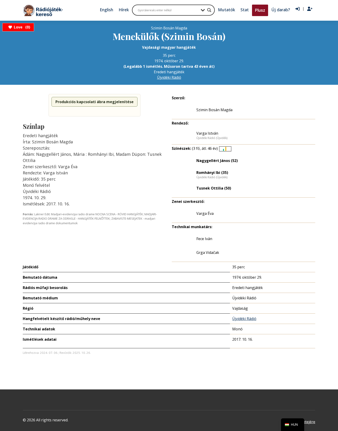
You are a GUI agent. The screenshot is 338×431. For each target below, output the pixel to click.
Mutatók (226, 9)
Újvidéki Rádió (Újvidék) (211, 138)
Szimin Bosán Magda (214, 109)
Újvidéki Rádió (169, 77)
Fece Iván (204, 238)
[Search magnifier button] (209, 10)
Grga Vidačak (207, 252)
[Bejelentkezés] (297, 9)
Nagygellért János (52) (217, 160)
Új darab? (280, 9)
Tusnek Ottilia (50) (213, 188)
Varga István (207, 133)
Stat (245, 9)
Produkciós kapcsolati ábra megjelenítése (94, 101)
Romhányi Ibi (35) (212, 172)
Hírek (124, 9)
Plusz (260, 10)
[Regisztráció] (310, 9)
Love (21, 27)
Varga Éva (205, 213)
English (106, 9)
